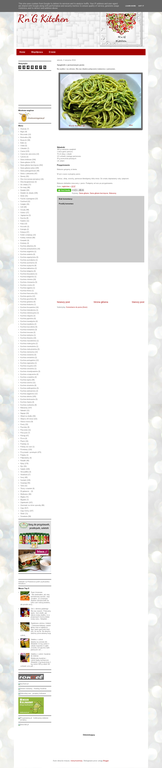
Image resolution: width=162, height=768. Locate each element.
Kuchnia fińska (25, 291)
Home (22, 52)
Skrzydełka (24, 472)
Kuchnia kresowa (26, 332)
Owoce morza (25, 422)
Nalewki (23, 410)
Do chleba (24, 185)
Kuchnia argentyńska (28, 257)
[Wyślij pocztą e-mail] (73, 190)
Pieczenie (24, 430)
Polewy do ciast (26, 447)
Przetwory (24, 449)
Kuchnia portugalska (27, 360)
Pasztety (23, 427)
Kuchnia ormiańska (27, 357)
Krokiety (23, 243)
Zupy (22, 508)
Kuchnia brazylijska (27, 274)
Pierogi (22, 436)
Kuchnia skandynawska (29, 371)
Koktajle (23, 229)
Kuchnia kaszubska (27, 327)
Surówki (23, 480)
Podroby (23, 444)
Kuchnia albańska (26, 246)
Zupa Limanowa (36, 592)
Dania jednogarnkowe (28, 171)
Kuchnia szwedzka (27, 377)
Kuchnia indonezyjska (28, 313)
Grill (21, 207)
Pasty (22, 424)
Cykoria (23, 157)
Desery (23, 176)
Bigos (22, 132)
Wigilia (22, 497)
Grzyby (23, 210)
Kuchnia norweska (27, 355)
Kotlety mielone (26, 238)
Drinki (22, 196)
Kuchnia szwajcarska (28, 374)
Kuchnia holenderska (28, 310)
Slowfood (23, 475)
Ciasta (22, 151)
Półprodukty (24, 458)
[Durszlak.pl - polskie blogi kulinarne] (23, 724)
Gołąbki (23, 204)
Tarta (22, 486)
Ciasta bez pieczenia (28, 154)
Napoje (22, 413)
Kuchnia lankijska (26, 335)
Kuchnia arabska (26, 254)
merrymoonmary (76, 761)
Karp (22, 224)
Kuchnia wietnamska (28, 391)
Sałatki (22, 469)
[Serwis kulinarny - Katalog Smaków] (32, 689)
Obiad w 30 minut (26, 419)
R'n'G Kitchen (43, 18)
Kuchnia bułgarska (27, 277)
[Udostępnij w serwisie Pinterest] (83, 190)
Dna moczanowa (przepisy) (30, 179)
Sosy (22, 477)
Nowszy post (63, 302)
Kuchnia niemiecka (27, 352)
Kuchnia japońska (26, 318)
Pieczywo (23, 433)
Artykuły (23, 129)
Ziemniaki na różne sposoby (30, 505)
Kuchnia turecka (26, 383)
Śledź (22, 514)
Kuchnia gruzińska (27, 299)
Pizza (22, 438)
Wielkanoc (24, 494)
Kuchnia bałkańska (27, 268)
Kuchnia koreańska (27, 330)
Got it (141, 6)
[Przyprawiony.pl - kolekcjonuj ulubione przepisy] (34, 720)
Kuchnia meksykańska (28, 349)
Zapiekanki (24, 502)
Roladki (23, 461)
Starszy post (138, 302)
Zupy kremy (24, 511)
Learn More (130, 6)
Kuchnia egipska (26, 288)
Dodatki (23, 190)
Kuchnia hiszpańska (27, 307)
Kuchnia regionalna (27, 363)
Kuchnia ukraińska (27, 385)
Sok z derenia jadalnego (39, 609)
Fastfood (23, 201)
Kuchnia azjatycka (27, 265)
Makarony (112, 193)
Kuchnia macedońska (28, 341)
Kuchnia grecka (26, 296)
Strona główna (101, 302)
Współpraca (37, 52)
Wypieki (23, 500)
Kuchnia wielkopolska (28, 388)
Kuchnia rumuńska (27, 369)
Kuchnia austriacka (27, 263)
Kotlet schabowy (26, 235)
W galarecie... (25, 491)
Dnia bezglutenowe (27, 182)
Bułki (22, 143)
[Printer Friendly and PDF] (64, 191)
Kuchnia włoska (26, 396)
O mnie (52, 52)
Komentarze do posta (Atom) (76, 307)
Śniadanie (24, 516)
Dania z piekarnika (27, 173)
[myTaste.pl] (23, 684)
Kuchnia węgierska (27, 394)
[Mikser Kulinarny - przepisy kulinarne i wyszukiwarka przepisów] (31, 713)
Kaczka (23, 218)
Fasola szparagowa (27, 199)
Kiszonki (23, 226)
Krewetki (23, 240)
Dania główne (84, 193)
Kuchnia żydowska (27, 405)
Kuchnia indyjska (26, 316)
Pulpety (23, 455)
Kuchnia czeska (26, 285)
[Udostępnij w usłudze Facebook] (80, 190)
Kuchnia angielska (27, 251)
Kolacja (23, 232)
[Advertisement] (101, 281)
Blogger (106, 761)
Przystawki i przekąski (28, 452)
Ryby (22, 463)
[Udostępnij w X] (78, 190)
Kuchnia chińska (26, 279)
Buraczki (23, 140)
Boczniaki (24, 134)
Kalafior (23, 221)
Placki (22, 441)
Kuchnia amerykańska (28, 249)
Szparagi (23, 483)
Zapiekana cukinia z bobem (41, 623)
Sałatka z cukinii (37, 639)
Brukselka (24, 137)
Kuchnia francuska (27, 293)
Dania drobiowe (26, 159)
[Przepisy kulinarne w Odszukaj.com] (32, 693)
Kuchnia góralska (26, 302)
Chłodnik (23, 148)
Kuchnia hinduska (26, 304)
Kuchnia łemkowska (27, 399)
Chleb (22, 146)
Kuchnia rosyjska (26, 366)
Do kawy (23, 187)
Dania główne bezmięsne (99, 193)
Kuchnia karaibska (27, 324)
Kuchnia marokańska (28, 346)
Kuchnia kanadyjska (27, 321)
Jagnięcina (24, 215)
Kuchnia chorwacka (27, 282)
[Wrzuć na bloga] (75, 190)
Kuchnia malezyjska (27, 343)
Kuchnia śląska (26, 402)
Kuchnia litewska (26, 338)
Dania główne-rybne (27, 168)
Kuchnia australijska (27, 260)
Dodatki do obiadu (27, 193)
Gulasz (23, 212)
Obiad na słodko (26, 416)
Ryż (21, 466)
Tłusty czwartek (26, 488)
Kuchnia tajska (25, 380)
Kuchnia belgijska (26, 271)
